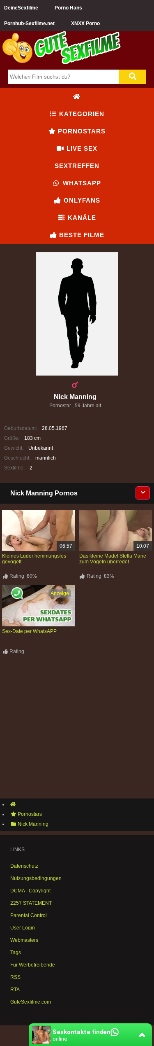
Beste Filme (80, 234)
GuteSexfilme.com (30, 1002)
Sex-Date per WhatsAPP (29, 631)
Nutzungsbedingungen (36, 878)
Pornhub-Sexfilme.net (29, 23)
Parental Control (28, 915)
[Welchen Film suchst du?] (133, 77)
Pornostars (81, 131)
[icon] (77, 96)
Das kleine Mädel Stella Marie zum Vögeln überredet (112, 559)
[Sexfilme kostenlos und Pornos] (61, 62)
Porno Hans (68, 8)
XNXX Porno (85, 23)
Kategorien (80, 113)
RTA (15, 989)
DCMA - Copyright (30, 891)
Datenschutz (24, 866)
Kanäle (81, 217)
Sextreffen (77, 165)
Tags (15, 952)
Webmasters (24, 940)
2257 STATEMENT (31, 903)
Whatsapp (81, 183)
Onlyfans (81, 200)
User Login (22, 928)
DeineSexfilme (21, 8)
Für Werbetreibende (32, 965)
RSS (15, 977)
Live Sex (80, 148)
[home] (81, 804)
